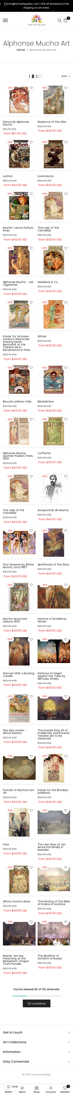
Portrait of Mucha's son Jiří (18, 791)
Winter (42, 336)
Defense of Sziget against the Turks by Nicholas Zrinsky (51, 676)
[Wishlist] (31, 88)
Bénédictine (46, 401)
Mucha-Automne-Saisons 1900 (15, 620)
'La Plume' (44, 453)
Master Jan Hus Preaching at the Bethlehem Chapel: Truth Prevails (16, 960)
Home (21, 50)
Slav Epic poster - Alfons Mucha (14, 731)
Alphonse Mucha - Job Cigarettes (18, 283)
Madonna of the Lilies (52, 122)
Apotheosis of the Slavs (53, 564)
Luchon (8, 176)
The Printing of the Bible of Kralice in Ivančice (54, 902)
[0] (65, 20)
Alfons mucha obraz (16, 901)
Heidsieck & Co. (48, 282)
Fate (6, 844)
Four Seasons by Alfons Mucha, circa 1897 (18, 566)
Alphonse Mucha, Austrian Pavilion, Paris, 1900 (18, 456)
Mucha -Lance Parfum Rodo (18, 229)
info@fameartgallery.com (23, 3)
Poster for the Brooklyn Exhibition (53, 791)
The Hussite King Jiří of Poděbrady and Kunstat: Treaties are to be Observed (54, 734)
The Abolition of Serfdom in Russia (50, 957)
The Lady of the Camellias (48, 229)
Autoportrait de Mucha (53, 510)
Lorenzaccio (46, 176)
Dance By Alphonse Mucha (16, 123)
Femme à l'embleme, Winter (52, 620)
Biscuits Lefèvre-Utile (17, 401)
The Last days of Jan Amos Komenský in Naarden (52, 847)
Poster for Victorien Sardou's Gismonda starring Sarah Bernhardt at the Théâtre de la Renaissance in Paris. (17, 343)
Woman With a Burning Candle (18, 674)
